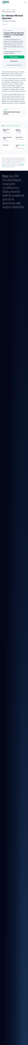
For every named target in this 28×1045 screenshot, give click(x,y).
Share (5, 24)
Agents (8, 9)
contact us (21, 165)
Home (3, 9)
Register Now (14, 61)
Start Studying (14, 57)
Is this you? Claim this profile (14, 65)
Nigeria (14, 9)
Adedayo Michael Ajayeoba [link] (8, 11)
